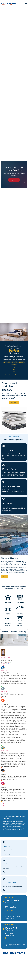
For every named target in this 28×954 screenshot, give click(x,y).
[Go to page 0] (2, 805)
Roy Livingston (5, 786)
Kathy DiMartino (5, 703)
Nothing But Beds (5, 657)
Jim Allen (3, 773)
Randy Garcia (4, 750)
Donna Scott (4, 670)
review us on (4, 663)
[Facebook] (4, 890)
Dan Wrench (4, 691)
